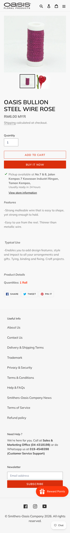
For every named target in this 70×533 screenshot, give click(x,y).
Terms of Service (18, 407)
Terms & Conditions (20, 377)
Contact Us (14, 337)
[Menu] (64, 6)
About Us (13, 327)
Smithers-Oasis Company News (29, 398)
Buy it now (35, 164)
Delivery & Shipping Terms (25, 347)
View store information (23, 192)
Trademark (14, 357)
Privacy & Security (19, 367)
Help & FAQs (16, 387)
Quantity (9, 135)
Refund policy (16, 418)
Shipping (10, 122)
